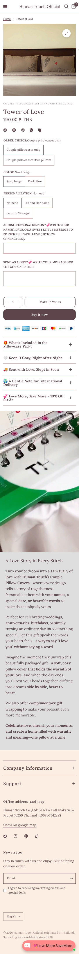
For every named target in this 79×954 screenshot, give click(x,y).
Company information (28, 768)
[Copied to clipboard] (40, 130)
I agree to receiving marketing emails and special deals (37, 890)
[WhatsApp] (32, 130)
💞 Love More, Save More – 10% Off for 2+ (33, 398)
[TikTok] (40, 836)
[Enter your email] (71, 878)
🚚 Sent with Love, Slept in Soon (31, 369)
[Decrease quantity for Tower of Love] (7, 302)
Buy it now (39, 315)
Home (7, 18)
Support (12, 783)
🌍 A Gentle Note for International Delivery (32, 383)
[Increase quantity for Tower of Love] (19, 302)
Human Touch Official (39, 7)
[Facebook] (6, 130)
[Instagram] (18, 836)
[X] (15, 130)
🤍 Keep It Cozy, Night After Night (32, 358)
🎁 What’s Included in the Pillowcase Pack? (25, 344)
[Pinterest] (24, 130)
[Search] (66, 6)
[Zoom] (66, 33)
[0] (73, 6)
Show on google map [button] (19, 825)
